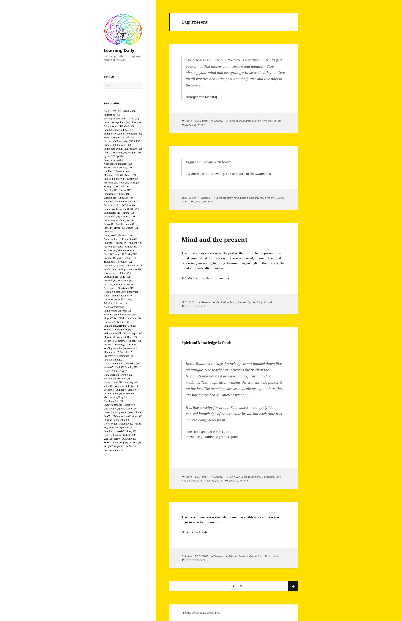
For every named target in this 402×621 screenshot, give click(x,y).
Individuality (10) (123, 295)
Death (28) (109, 152)
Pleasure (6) (130, 404)
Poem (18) (109, 201)
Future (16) (130, 205)
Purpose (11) (110, 250)
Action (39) (123, 133)
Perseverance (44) (113, 126)
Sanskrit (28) (135, 148)
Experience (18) (112, 193)
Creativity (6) (121, 385)
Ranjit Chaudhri (266, 302)
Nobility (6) (127, 423)
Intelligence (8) (123, 329)
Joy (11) (108, 254)
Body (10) (125, 276)
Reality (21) (133, 178)
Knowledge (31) (124, 141)
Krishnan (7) (123, 378)
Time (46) (136, 122)
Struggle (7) (126, 374)
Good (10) (124, 265)
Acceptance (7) (125, 355)
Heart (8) (132, 337)
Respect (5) (119, 446)
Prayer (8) (109, 344)
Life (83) (122, 111)
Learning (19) (111, 190)
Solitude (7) (110, 378)
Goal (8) (132, 325)
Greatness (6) (111, 389)
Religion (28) (134, 152)
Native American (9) (114, 306)
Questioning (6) (112, 408)
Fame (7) (133, 344)
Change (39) (110, 133)
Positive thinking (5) (114, 434)
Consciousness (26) (113, 160)
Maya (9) (108, 318)
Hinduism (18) (125, 197)
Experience (267, 477)
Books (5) (130, 434)
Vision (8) (122, 337)
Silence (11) (110, 257)
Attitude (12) (131, 246)
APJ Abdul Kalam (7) (114, 363)
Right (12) (136, 242)
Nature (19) (125, 190)
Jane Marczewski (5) (114, 431)
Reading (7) (110, 348)
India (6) (122, 389)
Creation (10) (125, 261)
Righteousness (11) (127, 250)
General (218, 121)
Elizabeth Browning (227, 197)
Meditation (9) (124, 299)
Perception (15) (112, 216)
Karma (244, 197)
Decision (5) (135, 442)
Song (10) (126, 273)
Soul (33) (117, 137)
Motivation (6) (123, 416)
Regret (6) (109, 427)
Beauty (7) (131, 348)
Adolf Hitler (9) (122, 318)
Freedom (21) (111, 182)
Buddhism (254, 477)
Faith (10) (109, 295)
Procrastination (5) (113, 450)
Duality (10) (133, 291)
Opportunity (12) (113, 239)
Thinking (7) (132, 363)
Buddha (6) (110, 419)
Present (268, 121)
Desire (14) (109, 224)
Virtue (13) (119, 227)
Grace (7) (109, 370)
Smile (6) (132, 389)
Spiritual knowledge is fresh (206, 342)
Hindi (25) (109, 171)
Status (188, 556)
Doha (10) (121, 291)
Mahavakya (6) (130, 382)
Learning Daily (119, 50)
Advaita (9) (109, 303)
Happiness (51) (122, 122)
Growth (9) (122, 303)
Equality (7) (131, 367)
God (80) (131, 111)
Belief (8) (136, 340)
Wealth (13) (132, 227)
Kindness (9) (110, 314)
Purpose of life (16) (114, 205)
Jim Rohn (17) (122, 201)
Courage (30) (124, 144)
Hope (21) (124, 182)
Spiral (185, 201)
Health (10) (110, 291)
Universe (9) (110, 299)
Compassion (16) (112, 212)
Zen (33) (108, 137)
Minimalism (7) (112, 352)
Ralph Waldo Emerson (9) (117, 310)
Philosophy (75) (112, 114)
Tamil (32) (128, 137)
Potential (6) (122, 419)
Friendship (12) (130, 239)
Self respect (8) (134, 333)
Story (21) (121, 178)
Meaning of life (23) (114, 175)
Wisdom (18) (110, 197)
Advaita (233, 556)
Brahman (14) (111, 220)
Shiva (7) (121, 348)
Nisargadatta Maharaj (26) (118, 163)
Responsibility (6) (113, 393)
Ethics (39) (128, 129)
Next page (293, 586)
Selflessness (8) (123, 340)
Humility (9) (110, 321)
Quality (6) (136, 412)
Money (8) (109, 329)
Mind (232, 121)
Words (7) (109, 367)
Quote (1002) (110, 111)
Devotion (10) (111, 265)
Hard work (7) (111, 374)
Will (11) (121, 257)
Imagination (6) (122, 412)
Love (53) (109, 122)
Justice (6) (133, 385)
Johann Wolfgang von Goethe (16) (121, 208)
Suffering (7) (121, 370)
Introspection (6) (124, 427)
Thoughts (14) (126, 220)
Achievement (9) (126, 314)
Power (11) (118, 254)
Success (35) (135, 133)
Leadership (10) (112, 269)
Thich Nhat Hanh (268, 556)
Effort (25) (109, 167)
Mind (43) (129, 126)
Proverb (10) (110, 280)
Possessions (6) (128, 408)
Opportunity (256, 197)
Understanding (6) (113, 404)
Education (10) (125, 280)
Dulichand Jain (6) (113, 401)
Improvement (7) (113, 382)
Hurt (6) (138, 423)
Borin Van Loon (238, 477)
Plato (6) (108, 397)
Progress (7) (110, 355)
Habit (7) (119, 367)
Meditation (222, 302)
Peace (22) (130, 175)
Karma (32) (110, 141)
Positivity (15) (128, 216)
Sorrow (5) (118, 438)
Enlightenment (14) (126, 224)
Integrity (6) (128, 393)
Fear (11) (131, 257)
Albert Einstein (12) (114, 246)
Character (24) (122, 171)
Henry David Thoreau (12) (118, 235)
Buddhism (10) (111, 276)
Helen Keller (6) (112, 423)
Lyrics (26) (109, 156)
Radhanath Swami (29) (116, 148)
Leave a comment (194, 124)
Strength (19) (111, 186)
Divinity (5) (130, 438)
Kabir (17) (135, 201)
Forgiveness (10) (112, 273)
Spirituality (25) (123, 167)
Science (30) (110, 144)
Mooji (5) (108, 446)
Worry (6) (137, 416)
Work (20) (135, 182)
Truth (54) (133, 118)
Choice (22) (110, 178)
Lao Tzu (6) (110, 416)
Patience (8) (123, 321)
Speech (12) (124, 242)
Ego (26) (120, 156)
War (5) (108, 438)
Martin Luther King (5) (116, 442)
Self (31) (138, 141)
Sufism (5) (131, 446)
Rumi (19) (123, 186)
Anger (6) (109, 412)
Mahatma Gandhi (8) (115, 333)
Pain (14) (108, 227)
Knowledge (196, 480)
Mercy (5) (131, 431)
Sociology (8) (121, 344)
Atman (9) (135, 318)
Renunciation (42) (113, 129)
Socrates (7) (126, 352)
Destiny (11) (131, 254)
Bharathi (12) (111, 242)
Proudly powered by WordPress (201, 612)
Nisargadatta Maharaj (249, 121)
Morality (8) (110, 337)
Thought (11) (110, 261)
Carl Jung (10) (111, 284)
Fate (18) (125, 193)
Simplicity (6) (120, 397)
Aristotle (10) (127, 288)
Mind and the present (214, 239)
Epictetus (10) (126, 284)
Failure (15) (128, 212)
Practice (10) (136, 265)
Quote (188, 121)
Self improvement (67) (116, 118)
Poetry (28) (121, 152)
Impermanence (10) (131, 269)
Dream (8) (109, 340)
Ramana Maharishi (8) (115, 325)
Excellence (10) (112, 288)
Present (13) (110, 231)
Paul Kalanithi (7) (113, 359)
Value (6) (108, 385)
